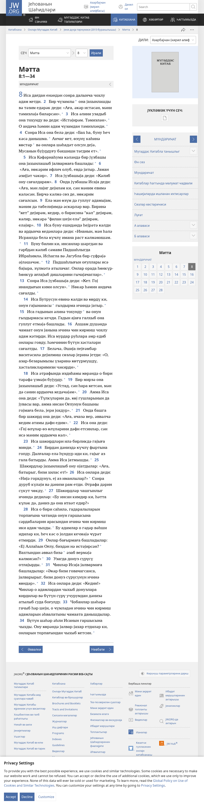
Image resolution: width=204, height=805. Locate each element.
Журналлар (59, 721)
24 (40, 447)
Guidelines (58, 745)
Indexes (57, 739)
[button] (82, 20)
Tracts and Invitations (65, 709)
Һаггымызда (98, 694)
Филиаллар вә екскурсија (106, 720)
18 (26, 373)
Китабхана (15, 29)
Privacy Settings (153, 785)
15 (22, 311)
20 (85, 392)
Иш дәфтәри (60, 727)
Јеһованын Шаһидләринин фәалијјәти (100, 742)
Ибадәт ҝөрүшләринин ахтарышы (172, 696)
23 (26, 441)
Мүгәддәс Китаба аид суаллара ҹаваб (27, 697)
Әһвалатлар (97, 752)
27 (51, 490)
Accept (11, 797)
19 (70, 379)
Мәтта (126, 29)
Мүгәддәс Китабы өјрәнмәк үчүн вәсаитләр (29, 706)
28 (26, 509)
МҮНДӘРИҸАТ (165, 139)
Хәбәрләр (96, 683)
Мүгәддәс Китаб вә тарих (29, 748)
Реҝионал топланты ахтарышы (138, 710)
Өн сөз (139, 162)
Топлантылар (98, 732)
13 (22, 280)
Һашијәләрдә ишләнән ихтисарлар (161, 194)
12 (48, 262)
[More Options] (192, 30)
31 (48, 564)
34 (22, 620)
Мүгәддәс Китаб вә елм (28, 742)
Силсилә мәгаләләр (64, 715)
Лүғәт (138, 215)
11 (26, 243)
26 (72, 472)
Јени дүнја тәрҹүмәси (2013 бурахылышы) (90, 29)
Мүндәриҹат (144, 172)
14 (26, 299)
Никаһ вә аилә (23, 724)
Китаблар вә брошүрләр (67, 697)
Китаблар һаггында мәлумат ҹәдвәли (163, 183)
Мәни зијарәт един (102, 708)
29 (41, 540)
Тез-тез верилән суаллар (105, 702)
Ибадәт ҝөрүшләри (102, 726)
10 (39, 225)
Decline (27, 797)
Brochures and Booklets (66, 703)
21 (78, 410)
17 (42, 348)
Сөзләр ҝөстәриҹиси (150, 204)
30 (49, 559)
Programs (58, 733)
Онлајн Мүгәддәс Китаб (42, 29)
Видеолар (58, 751)
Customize (46, 797)
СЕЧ (24, 53)
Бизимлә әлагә (99, 714)
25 (97, 460)
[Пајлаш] (183, 30)
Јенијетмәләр (22, 730)
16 (70, 324)
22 (76, 422)
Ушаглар (19, 736)
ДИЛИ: (143, 40)
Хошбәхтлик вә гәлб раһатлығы (26, 716)
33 (65, 602)
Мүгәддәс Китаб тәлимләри (24, 685)
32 (43, 583)
